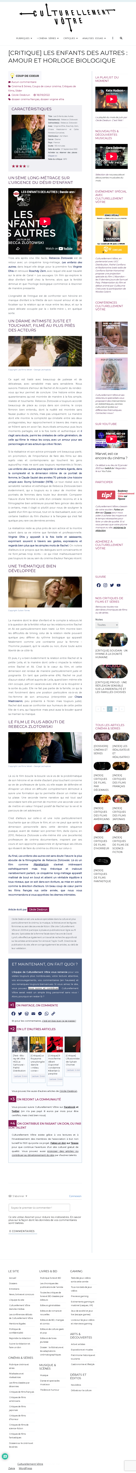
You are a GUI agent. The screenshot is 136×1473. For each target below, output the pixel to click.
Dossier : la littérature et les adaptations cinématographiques (52, 1351)
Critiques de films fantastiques (17, 1436)
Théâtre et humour (49, 1390)
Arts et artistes (78, 1344)
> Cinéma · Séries (46, 38)
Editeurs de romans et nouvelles (51, 1313)
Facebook (69, 1107)
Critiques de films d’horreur (17, 1417)
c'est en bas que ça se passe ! (59, 1020)
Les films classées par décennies (19, 1384)
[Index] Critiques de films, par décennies (101, 783)
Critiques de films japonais (17, 1408)
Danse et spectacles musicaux (50, 1383)
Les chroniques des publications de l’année (51, 1285)
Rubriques (23, 38)
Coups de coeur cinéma (46, 86)
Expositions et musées (82, 1349)
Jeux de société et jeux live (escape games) (82, 1313)
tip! (106, 495)
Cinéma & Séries (21, 86)
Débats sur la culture (81, 1390)
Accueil (12, 1278)
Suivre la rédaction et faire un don (19, 1345)
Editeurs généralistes (50, 1305)
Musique (44, 1375)
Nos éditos (76, 1385)
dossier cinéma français (25, 99)
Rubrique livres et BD (50, 1278)
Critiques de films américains (17, 1399)
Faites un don (58, 1143)
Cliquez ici (52, 156)
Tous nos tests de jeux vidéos (81, 1289)
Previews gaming (79, 1296)
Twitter (15, 1111)
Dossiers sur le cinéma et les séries (21, 1445)
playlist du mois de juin (111, 117)
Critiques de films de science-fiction (19, 1427)
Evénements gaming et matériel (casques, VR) (82, 1303)
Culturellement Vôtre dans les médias (19, 1307)
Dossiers (13, 1283)
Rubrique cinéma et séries (19, 1366)
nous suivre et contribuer (43, 988)
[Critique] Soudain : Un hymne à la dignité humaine (111, 654)
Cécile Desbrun (21, 94)
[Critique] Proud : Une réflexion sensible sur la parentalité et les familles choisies (111, 687)
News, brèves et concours (21, 1294)
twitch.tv (109, 468)
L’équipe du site (16, 1300)
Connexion (74, 1196)
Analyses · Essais (92, 38)
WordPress (25, 1468)
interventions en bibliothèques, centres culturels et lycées (110, 404)
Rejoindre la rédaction (20, 1338)
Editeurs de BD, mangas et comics (52, 1322)
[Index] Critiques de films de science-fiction (120, 845)
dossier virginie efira (52, 99)
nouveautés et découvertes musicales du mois (109, 177)
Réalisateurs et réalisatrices (16, 1375)
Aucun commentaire (23, 82)
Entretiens (14, 1289)
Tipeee (74, 1143)
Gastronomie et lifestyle (83, 1364)
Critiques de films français (21, 1392)
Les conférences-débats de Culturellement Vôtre (21, 1316)
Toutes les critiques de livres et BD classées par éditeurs (52, 1296)
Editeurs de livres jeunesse (48, 1340)
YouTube (106, 471)
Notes (99, 619)
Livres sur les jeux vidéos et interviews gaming (82, 1322)
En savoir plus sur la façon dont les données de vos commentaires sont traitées (44, 1220)
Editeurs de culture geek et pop (52, 1331)
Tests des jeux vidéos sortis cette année (81, 1280)
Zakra (11, 1468)
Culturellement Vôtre (30, 1464)
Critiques (69, 38)
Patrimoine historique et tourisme (83, 1357)
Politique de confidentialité (16, 1331)
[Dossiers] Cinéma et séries (101, 750)
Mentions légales (17, 1323)
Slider (18, 90)
